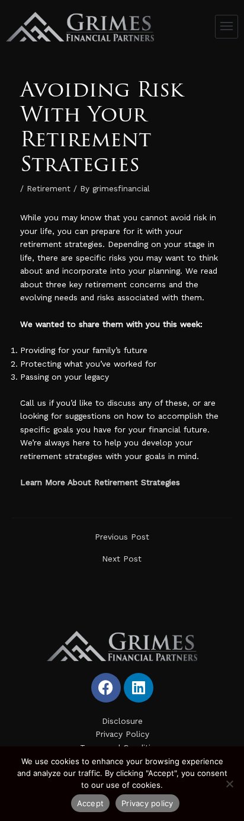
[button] (227, 27)
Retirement (48, 188)
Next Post (122, 559)
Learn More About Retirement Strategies (100, 482)
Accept (90, 803)
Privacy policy (147, 803)
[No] (229, 784)
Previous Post (122, 537)
